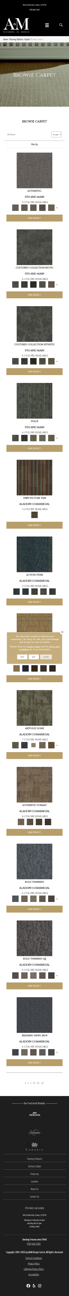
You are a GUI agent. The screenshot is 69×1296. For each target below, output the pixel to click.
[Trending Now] (24, 1052)
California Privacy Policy (34, 1269)
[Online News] (34, 1014)
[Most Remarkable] (24, 745)
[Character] (24, 284)
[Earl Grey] (43, 591)
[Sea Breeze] (26, 668)
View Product (34, 218)
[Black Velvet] (52, 668)
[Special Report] (33, 1052)
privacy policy (33, 646)
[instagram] (39, 1286)
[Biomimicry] (34, 247)
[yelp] (34, 1286)
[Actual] (34, 170)
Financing (34, 1174)
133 (42, 1083)
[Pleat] (42, 437)
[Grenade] (24, 898)
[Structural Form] (48, 821)
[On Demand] (51, 1052)
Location (34, 1181)
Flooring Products (34, 1159)
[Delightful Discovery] (34, 707)
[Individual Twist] (30, 821)
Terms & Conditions (34, 1258)
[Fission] (42, 898)
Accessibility (33, 1274)
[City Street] (52, 591)
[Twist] (51, 437)
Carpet (27, 39)
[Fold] (33, 437)
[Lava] (33, 898)
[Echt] (24, 207)
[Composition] (42, 284)
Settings (46, 656)
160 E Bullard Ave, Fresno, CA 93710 (34, 5)
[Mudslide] (34, 477)
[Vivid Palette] (51, 745)
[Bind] (34, 400)
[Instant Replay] (42, 1052)
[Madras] (34, 631)
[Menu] (47, 25)
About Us (34, 1189)
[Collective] (33, 284)
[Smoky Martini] (43, 668)
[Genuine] (33, 207)
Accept (22, 656)
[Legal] (42, 207)
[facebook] (28, 1286)
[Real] (51, 207)
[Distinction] (51, 284)
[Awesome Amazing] (42, 745)
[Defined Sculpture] (34, 784)
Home (5, 39)
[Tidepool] (34, 554)
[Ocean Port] (26, 591)
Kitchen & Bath (34, 1166)
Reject (34, 656)
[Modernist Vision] (33, 745)
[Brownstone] (34, 591)
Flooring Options (16, 39)
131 (34, 1083)
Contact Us (34, 1196)
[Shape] (34, 861)
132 (38, 1083)
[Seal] (51, 898)
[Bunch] (24, 437)
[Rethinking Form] (39, 821)
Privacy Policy (34, 1263)
